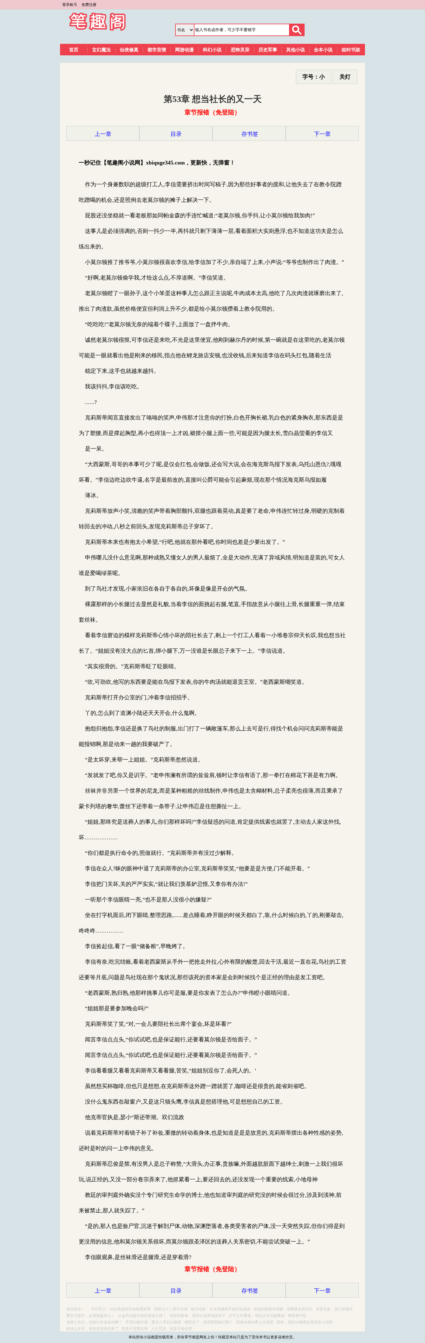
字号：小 (313, 77)
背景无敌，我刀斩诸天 (334, 1309)
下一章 (322, 134)
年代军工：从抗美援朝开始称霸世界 (121, 1309)
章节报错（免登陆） (212, 112)
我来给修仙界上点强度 (254, 1322)
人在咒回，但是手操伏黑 (171, 1329)
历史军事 (268, 49)
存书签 (249, 134)
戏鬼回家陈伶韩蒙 (268, 1309)
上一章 (103, 134)
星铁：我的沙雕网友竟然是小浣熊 (305, 1322)
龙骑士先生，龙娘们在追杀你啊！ (94, 1322)
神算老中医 (297, 1315)
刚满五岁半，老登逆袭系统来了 (92, 1329)
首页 (73, 49)
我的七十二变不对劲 (171, 1309)
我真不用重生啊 (135, 1329)
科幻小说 (212, 49)
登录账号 (69, 4)
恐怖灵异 (240, 49)
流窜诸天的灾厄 (300, 1309)
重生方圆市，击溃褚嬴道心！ (90, 1315)
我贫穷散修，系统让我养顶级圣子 (198, 1315)
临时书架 (351, 49)
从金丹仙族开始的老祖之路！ (142, 1315)
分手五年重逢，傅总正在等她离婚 (257, 1315)
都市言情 (156, 49)
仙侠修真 (129, 49)
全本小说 (323, 49)
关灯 (345, 77)
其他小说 (295, 49)
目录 (176, 134)
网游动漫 (184, 49)
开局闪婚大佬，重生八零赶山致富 (153, 1322)
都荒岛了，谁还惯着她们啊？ (208, 1322)
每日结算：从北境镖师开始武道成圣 (220, 1309)
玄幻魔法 (101, 49)
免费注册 (89, 4)
